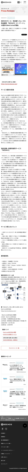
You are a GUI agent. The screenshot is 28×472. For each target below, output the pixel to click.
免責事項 (3, 436)
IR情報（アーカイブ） (5, 453)
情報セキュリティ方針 (5, 443)
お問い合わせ (4, 457)
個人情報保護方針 (5, 440)
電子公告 (3, 460)
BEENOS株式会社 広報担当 (10, 340)
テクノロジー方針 (4, 447)
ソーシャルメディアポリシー (7, 450)
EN (20, 2)
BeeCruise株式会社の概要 (9, 332)
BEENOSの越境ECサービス (10, 334)
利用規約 (3, 433)
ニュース (8, 416)
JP (18, 2)
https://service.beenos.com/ (9, 84)
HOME (2, 416)
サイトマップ (4, 464)
